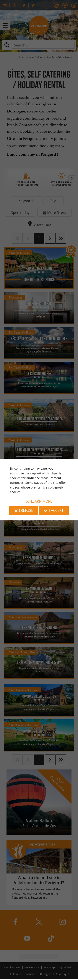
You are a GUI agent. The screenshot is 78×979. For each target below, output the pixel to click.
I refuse (26, 510)
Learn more (41, 501)
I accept (56, 510)
